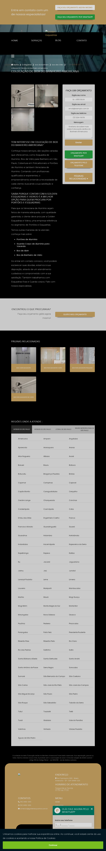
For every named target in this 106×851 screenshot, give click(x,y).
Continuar (53, 845)
